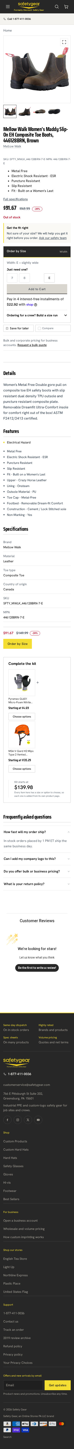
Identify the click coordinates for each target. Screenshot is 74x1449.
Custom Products (15, 1141)
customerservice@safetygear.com (26, 1085)
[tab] (9, 111)
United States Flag (15, 1292)
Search (7, 1437)
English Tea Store (15, 1259)
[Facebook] (7, 1120)
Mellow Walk (12, 146)
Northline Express (15, 1275)
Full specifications (15, 199)
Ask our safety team (53, 238)
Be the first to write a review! (37, 967)
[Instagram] (18, 1120)
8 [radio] (24, 278)
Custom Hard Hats (16, 1150)
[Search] (56, 6)
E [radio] (49, 278)
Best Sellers (11, 1199)
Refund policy (12, 1346)
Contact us (10, 1321)
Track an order (13, 1330)
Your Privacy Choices (17, 1363)
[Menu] (7, 6)
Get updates (57, 1385)
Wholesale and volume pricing (24, 1229)
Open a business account (20, 1221)
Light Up (8, 1267)
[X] (28, 1120)
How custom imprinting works (23, 1237)
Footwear (9, 1191)
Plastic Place (11, 1283)
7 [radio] (12, 278)
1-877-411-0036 (19, 1074)
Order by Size (18, 644)
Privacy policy (13, 1354)
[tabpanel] (37, 69)
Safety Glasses (13, 1166)
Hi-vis (7, 1183)
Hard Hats (10, 1158)
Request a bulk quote (32, 345)
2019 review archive (17, 1338)
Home (7, 30)
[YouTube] (38, 1120)
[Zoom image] (64, 42)
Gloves (8, 1174)
